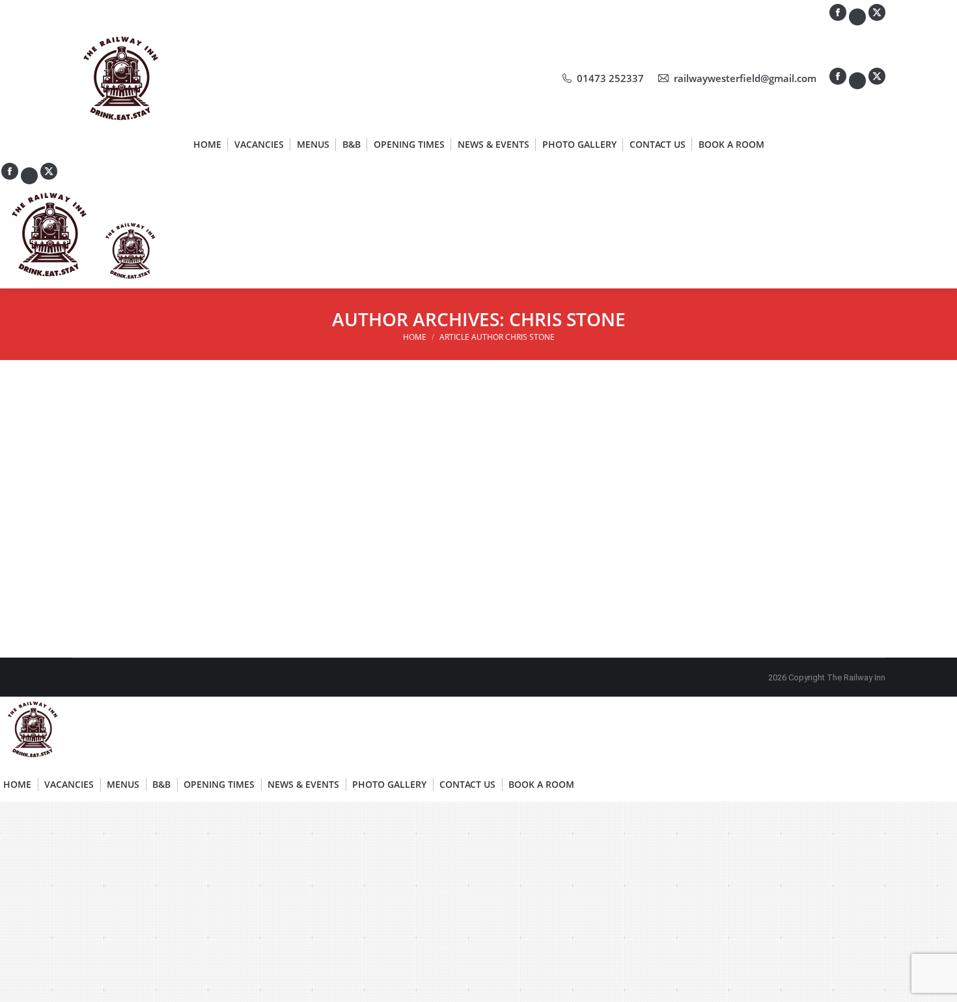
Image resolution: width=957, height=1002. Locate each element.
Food (98, 532)
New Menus (119, 508)
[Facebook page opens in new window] (837, 76)
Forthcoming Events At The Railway (183, 428)
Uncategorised (116, 452)
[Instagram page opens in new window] (857, 80)
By (181, 452)
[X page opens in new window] (876, 76)
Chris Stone (567, 319)
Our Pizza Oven (404, 428)
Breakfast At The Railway (707, 428)
